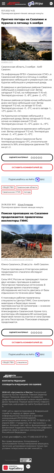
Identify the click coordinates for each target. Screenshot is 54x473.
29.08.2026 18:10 (8, 204)
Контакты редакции (13, 381)
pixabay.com (7, 62)
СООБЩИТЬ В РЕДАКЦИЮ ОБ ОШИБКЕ (21, 384)
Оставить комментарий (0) (27, 167)
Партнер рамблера (11, 460)
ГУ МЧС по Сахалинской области (17, 259)
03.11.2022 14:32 (8, 11)
